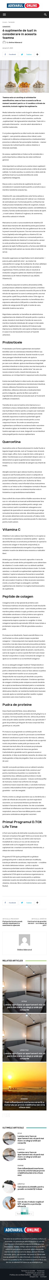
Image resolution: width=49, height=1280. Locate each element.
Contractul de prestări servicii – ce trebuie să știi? (37, 923)
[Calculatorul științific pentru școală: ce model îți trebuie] (9, 1186)
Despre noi (34, 1277)
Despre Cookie (38, 1275)
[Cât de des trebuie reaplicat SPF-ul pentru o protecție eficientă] (9, 1202)
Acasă (5, 22)
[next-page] (8, 1115)
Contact (43, 1277)
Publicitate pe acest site (35, 1273)
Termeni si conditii (28, 1271)
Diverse (24, 1099)
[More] (37, 54)
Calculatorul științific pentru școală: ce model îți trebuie (31, 1188)
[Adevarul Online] (24, 6)
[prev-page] (4, 1115)
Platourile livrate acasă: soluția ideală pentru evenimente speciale (12, 923)
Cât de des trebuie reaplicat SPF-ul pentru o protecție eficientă (31, 1204)
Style (24, 1001)
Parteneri (40, 1271)
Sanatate (11, 22)
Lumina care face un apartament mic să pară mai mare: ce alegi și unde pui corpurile (24, 1007)
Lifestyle (24, 1050)
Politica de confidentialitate (20, 1275)
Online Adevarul (15, 42)
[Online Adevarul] (5, 42)
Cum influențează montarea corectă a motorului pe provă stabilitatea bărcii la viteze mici (24, 1105)
